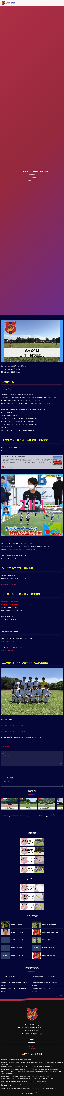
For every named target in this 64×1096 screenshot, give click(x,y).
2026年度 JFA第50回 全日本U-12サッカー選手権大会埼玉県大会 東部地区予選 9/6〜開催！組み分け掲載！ (25, 1076)
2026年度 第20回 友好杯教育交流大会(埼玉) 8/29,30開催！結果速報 (16, 1059)
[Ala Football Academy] (8, 3)
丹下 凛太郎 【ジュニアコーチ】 (49, 940)
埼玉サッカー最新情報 (32, 1054)
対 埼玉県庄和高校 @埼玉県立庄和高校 (9, 815)
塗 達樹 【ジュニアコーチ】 (48, 947)
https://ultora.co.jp (7, 650)
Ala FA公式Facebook (32, 1048)
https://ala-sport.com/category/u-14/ (13, 731)
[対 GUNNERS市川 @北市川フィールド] (28, 804)
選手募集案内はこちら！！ (9, 584)
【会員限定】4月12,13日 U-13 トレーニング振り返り (13, 988)
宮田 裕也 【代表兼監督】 (17, 924)
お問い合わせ (7, 756)
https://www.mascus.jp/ (9, 641)
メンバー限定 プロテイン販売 (8, 976)
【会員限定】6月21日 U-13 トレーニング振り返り (43, 976)
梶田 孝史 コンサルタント (17, 955)
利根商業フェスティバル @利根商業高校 (47, 815)
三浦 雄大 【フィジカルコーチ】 (18, 932)
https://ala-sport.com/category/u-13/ (13, 725)
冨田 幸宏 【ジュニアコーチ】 (18, 947)
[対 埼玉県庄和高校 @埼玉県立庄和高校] (9, 804)
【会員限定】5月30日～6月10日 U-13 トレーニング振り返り (14, 982)
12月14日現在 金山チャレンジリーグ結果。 (42, 988)
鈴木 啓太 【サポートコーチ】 (49, 955)
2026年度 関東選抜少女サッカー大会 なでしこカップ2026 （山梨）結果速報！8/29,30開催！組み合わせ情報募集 (26, 1066)
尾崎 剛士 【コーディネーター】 (49, 924)
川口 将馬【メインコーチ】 (17, 940)
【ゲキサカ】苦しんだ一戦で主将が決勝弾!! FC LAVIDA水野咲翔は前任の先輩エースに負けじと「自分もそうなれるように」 (29, 1088)
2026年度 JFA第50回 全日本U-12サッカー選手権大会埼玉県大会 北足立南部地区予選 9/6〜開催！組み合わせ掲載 (27, 1079)
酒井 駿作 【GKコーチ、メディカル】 (50, 932)
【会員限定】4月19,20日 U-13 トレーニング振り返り (44, 982)
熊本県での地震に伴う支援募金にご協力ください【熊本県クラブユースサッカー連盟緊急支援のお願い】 (24, 1081)
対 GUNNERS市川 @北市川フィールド (28, 815)
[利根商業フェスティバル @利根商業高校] (46, 804)
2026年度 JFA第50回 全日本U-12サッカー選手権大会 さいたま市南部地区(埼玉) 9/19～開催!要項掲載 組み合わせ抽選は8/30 (29, 1069)
